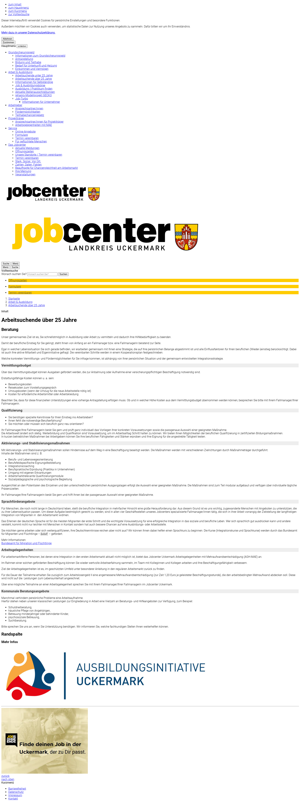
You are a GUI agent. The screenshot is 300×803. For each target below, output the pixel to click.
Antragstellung (24, 59)
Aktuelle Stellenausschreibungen (35, 92)
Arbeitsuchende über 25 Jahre (33, 78)
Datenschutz (16, 792)
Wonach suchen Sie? (14, 274)
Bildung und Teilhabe (28, 62)
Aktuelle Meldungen (27, 148)
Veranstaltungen (25, 174)
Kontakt (13, 798)
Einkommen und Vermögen (31, 69)
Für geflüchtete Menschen (31, 141)
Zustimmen (8, 42)
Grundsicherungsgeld (21, 52)
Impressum (15, 795)
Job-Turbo (21, 98)
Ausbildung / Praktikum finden (33, 88)
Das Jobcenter (17, 144)
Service (12, 128)
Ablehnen (7, 39)
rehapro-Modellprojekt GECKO (33, 95)
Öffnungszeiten (24, 151)
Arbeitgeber (15, 105)
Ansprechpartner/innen (29, 108)
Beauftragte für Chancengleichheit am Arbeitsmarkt (46, 168)
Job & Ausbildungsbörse (30, 85)
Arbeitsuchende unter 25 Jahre (34, 75)
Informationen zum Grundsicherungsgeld (40, 55)
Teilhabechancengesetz (29, 115)
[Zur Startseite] (105, 260)
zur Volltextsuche (18, 14)
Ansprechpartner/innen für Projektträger (39, 121)
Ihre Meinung (23, 171)
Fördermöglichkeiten (27, 111)
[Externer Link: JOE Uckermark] (150, 741)
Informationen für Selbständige (34, 82)
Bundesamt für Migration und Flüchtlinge (26, 543)
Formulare (21, 135)
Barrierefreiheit (17, 788)
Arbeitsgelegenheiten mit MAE (33, 125)
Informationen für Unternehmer (41, 102)
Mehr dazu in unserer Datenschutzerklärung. (28, 32)
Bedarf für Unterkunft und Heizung (36, 65)
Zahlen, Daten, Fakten (28, 164)
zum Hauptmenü (18, 7)
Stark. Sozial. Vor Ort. (28, 161)
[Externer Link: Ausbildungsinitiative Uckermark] (150, 676)
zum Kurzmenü (17, 11)
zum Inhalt (14, 4)
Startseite (14, 298)
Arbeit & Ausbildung (20, 72)
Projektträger (16, 118)
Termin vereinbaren (27, 138)
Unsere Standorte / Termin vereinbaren (38, 154)
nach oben (7, 779)
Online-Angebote (25, 131)
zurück (5, 776)
